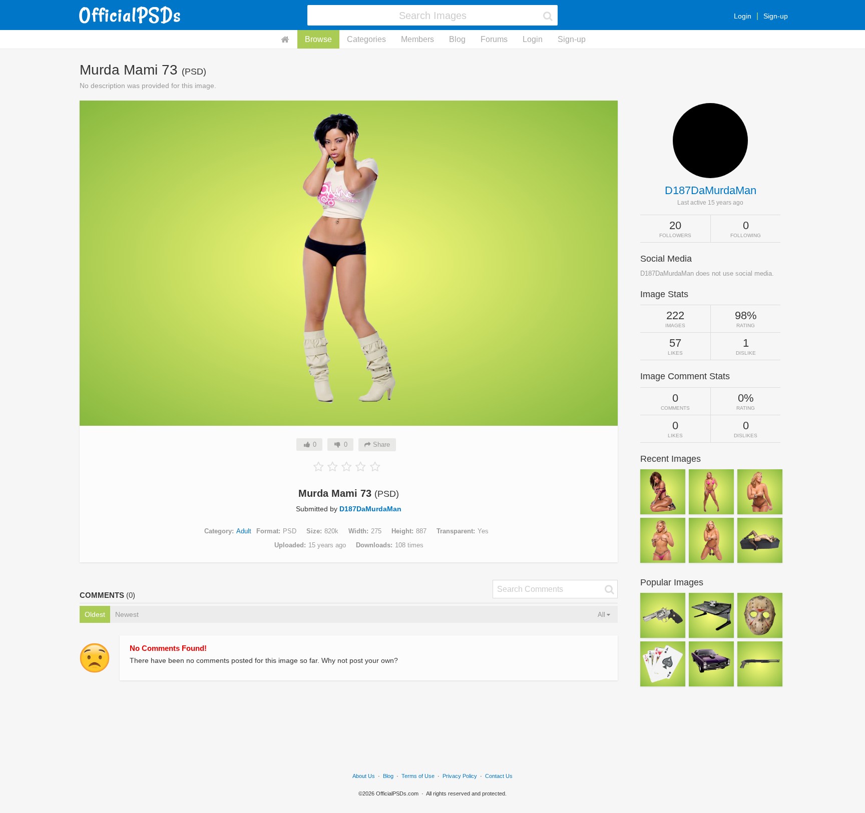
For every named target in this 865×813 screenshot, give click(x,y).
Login (742, 16)
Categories (366, 39)
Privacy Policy (460, 776)
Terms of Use (418, 776)
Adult (243, 531)
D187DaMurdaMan (370, 509)
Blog (457, 39)
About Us (363, 776)
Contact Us (499, 776)
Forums (494, 39)
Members (417, 39)
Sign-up (775, 16)
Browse (318, 39)
